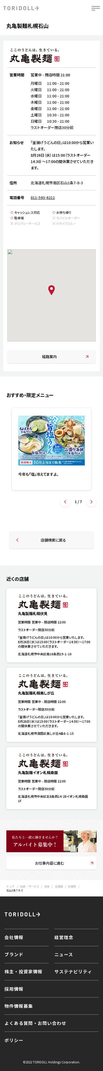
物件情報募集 (18, 1006)
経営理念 (63, 937)
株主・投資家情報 (23, 971)
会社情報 (14, 937)
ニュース (63, 954)
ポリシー (14, 1040)
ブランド (14, 954)
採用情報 (14, 989)
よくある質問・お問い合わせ (35, 1023)
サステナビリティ (73, 971)
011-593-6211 (43, 197)
